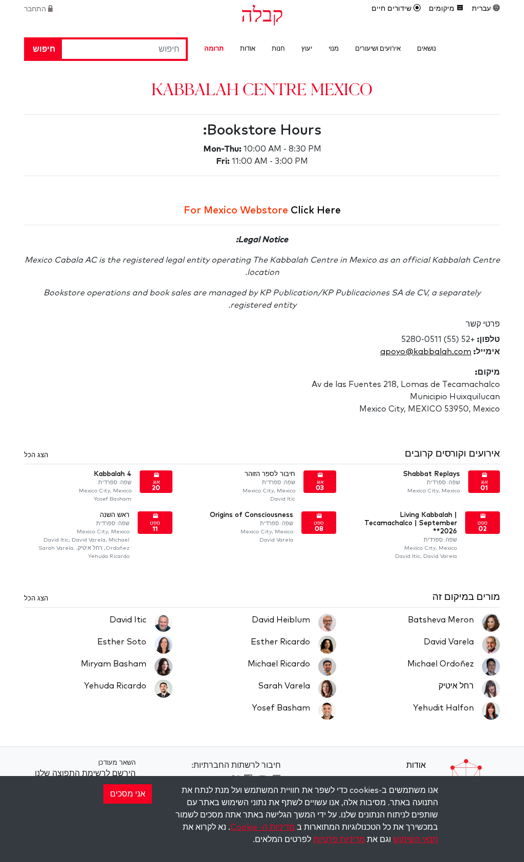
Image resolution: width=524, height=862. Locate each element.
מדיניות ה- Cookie (262, 827)
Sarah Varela (284, 686)
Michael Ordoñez (440, 664)
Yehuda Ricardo (115, 686)
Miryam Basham (113, 664)
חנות (278, 49)
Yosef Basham (281, 708)
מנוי (334, 49)
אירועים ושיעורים (378, 49)
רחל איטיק (456, 686)
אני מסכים (127, 794)
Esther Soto (121, 642)
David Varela (449, 642)
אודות (247, 49)
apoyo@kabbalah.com (425, 352)
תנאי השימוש (415, 839)
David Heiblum (281, 620)
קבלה (262, 14)
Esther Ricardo (280, 642)
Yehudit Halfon (443, 708)
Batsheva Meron (441, 620)
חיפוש (44, 49)
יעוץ (306, 49)
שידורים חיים (392, 8)
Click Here (316, 211)
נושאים (426, 49)
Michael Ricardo (279, 664)
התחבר (36, 9)
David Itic (128, 620)
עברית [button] (482, 8)
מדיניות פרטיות (339, 839)
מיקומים (442, 8)
